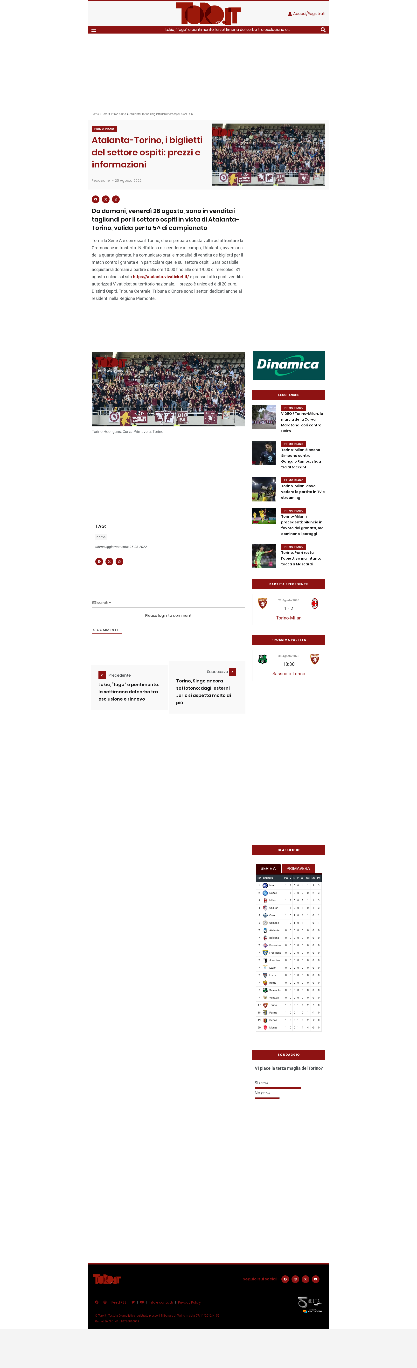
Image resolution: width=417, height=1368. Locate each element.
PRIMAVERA (298, 868)
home (101, 537)
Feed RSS (118, 1302)
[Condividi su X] (106, 199)
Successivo (218, 671)
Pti (318, 878)
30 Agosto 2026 (288, 656)
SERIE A (268, 868)
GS (308, 878)
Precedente (120, 675)
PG (286, 878)
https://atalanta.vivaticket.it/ (161, 276)
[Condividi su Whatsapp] (116, 199)
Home (95, 114)
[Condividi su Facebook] (95, 199)
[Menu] (93, 30)
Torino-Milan (288, 618)
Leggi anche (288, 395)
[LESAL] (289, 365)
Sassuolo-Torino (288, 673)
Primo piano (118, 114)
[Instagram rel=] (295, 1279)
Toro (104, 114)
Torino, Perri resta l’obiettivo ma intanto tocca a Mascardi (301, 558)
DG (313, 878)
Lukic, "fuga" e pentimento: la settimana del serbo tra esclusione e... (228, 29)
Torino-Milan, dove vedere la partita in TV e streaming (303, 492)
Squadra (268, 878)
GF (302, 878)
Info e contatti (161, 1302)
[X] (305, 1279)
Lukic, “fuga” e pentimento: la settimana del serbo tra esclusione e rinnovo (128, 691)
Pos (259, 878)
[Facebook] (285, 1279)
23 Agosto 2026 (288, 600)
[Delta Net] (310, 1304)
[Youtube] (316, 1279)
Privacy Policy (189, 1302)
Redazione (101, 180)
